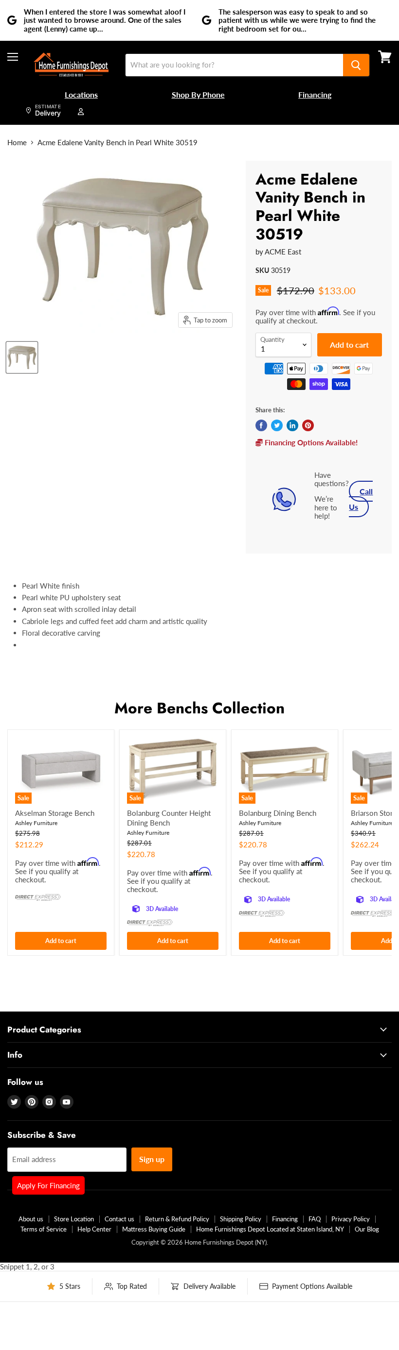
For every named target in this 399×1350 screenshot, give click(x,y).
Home (17, 142)
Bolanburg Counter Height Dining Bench (169, 818)
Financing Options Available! (310, 442)
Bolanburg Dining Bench (277, 813)
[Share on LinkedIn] (292, 425)
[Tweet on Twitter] (277, 425)
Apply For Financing (48, 1185)
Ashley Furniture (36, 823)
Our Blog (367, 1229)
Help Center (94, 1229)
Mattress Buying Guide (153, 1229)
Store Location (74, 1219)
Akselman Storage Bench (54, 813)
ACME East (283, 251)
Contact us (119, 1219)
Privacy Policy (350, 1219)
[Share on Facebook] (261, 425)
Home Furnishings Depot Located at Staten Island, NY (270, 1229)
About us (30, 1219)
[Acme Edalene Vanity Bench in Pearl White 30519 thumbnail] (21, 357)
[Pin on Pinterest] (308, 425)
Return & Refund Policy (177, 1219)
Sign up (151, 1159)
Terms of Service (43, 1229)
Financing (285, 1219)
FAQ (314, 1219)
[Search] (356, 65)
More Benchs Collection (199, 708)
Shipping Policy (240, 1219)
